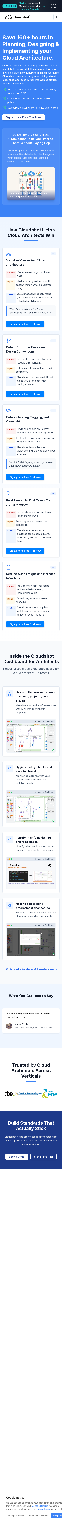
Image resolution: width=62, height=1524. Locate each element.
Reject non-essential (38, 1515)
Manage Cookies (39, 1506)
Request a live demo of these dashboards (33, 969)
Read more (54, 6)
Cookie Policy (43, 1509)
